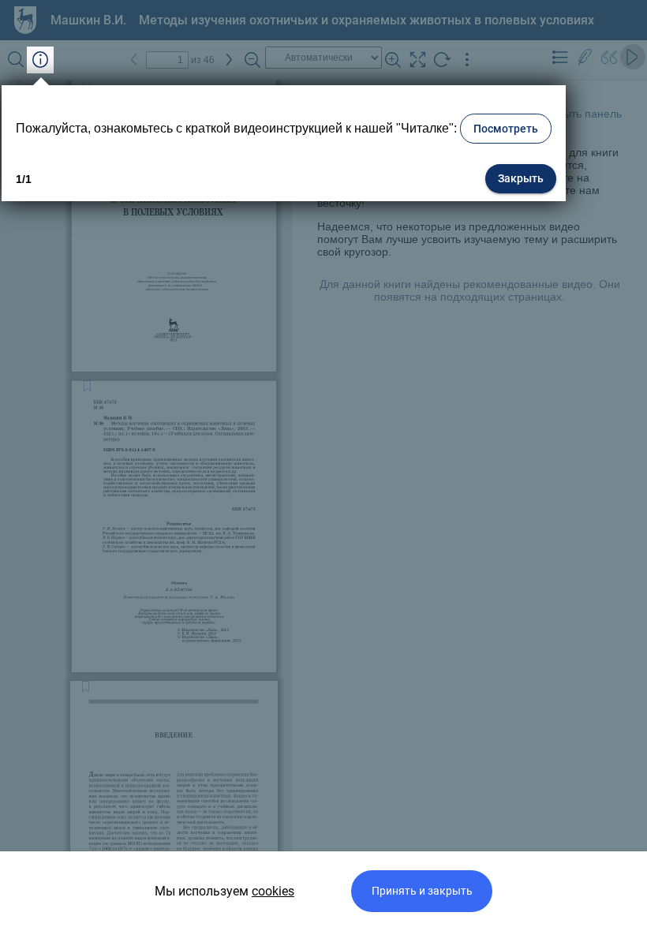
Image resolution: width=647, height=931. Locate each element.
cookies (273, 891)
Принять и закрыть (422, 891)
